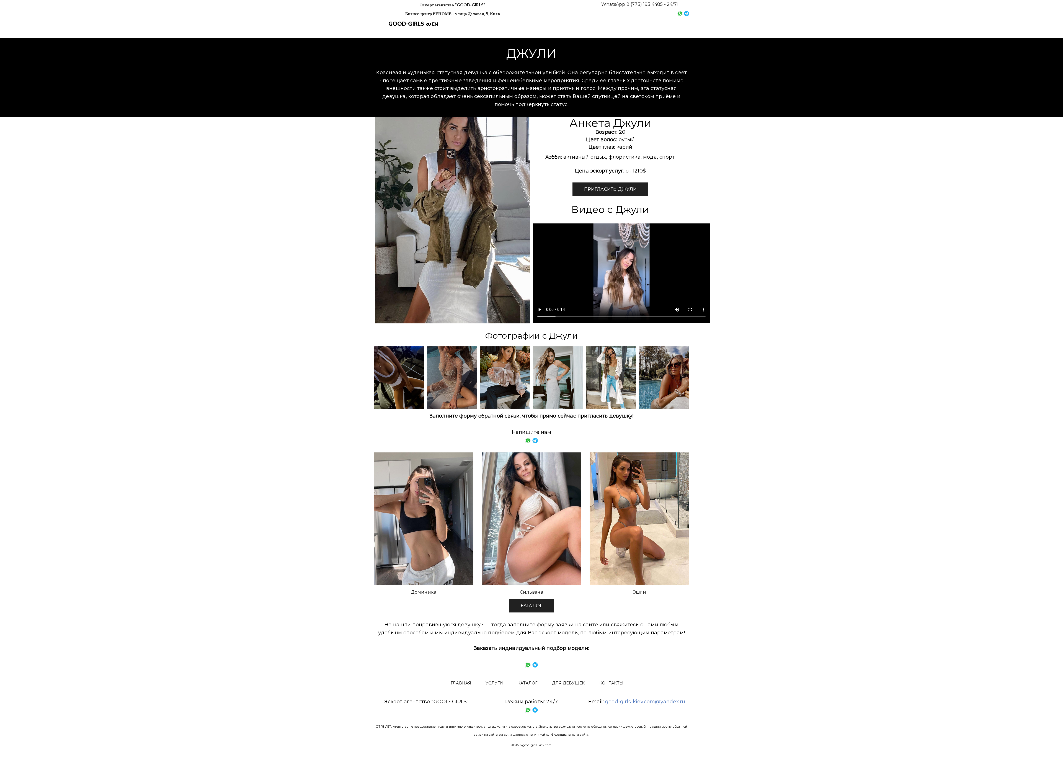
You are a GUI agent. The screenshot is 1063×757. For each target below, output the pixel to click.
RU (428, 24)
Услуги (534, 24)
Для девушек (607, 24)
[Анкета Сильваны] (531, 518)
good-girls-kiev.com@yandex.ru (645, 702)
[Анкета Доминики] (423, 518)
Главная (500, 24)
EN (435, 24)
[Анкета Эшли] (639, 518)
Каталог (567, 24)
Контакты (651, 24)
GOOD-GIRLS (406, 23)
